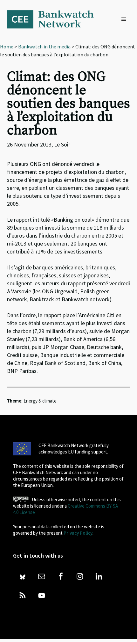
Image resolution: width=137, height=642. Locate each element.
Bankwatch (54, 19)
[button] (125, 19)
